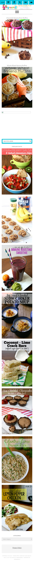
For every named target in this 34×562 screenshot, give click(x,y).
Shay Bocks (28, 555)
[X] (20, 2)
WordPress (17, 559)
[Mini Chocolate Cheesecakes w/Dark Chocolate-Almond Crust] (17, 411)
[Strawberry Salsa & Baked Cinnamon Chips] (17, 171)
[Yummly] (25, 2)
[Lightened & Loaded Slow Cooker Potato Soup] (17, 316)
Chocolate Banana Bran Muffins (17, 18)
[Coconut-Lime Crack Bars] (17, 363)
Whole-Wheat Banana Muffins (17, 65)
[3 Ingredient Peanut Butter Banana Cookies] (17, 219)
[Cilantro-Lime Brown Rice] (17, 459)
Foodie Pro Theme (18, 555)
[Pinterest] (8, 2)
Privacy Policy (17, 548)
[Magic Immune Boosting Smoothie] (17, 268)
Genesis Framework (17, 557)
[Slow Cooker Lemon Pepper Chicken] (17, 508)
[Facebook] (14, 2)
